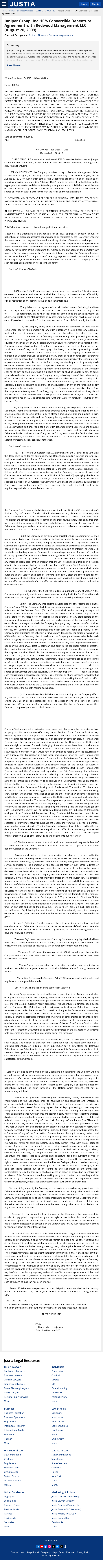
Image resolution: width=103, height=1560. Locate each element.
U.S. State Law (60, 1450)
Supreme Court (11, 1467)
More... (7, 1401)
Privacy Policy (83, 1552)
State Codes (57, 1458)
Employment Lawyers (14, 1383)
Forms (12, 11)
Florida (55, 1471)
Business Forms (12, 1505)
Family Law (57, 1392)
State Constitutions (61, 1454)
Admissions (57, 1417)
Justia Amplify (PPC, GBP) (64, 1513)
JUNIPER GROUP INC (45, 11)
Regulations (10, 1463)
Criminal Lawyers (12, 1379)
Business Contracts (25, 11)
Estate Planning (59, 1388)
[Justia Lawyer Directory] (65, 1546)
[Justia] (22, 4)
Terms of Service (66, 1552)
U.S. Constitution (12, 1454)
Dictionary (57, 1412)
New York (56, 1476)
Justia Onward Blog (61, 1517)
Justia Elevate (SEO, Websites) (66, 1509)
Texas (55, 1480)
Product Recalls (11, 1509)
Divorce (55, 1379)
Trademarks (10, 1517)
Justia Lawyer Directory (63, 1500)
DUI (53, 1383)
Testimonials (58, 1522)
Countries (9, 1522)
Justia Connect (18, 1552)
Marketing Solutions (63, 1492)
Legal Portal (33, 1552)
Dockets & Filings (12, 1480)
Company (45, 1552)
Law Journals (58, 1430)
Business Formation (14, 1412)
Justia (4, 11)
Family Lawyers (11, 1392)
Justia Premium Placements (65, 1505)
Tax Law (8, 1438)
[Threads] (53, 1546)
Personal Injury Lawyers (16, 1396)
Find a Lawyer (12, 1366)
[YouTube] (41, 1546)
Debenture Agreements (61, 35)
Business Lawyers (13, 1375)
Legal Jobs (9, 1496)
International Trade (14, 1430)
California (56, 1467)
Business (9, 1408)
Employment (10, 1421)
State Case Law (59, 1463)
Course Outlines (60, 1425)
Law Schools (59, 1408)
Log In (84, 4)
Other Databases (14, 1492)
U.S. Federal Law (13, 1450)
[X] (61, 1546)
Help (54, 1552)
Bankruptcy (57, 1371)
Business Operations (14, 1417)
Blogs (54, 1434)
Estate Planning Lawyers (16, 1388)
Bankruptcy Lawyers (14, 1371)
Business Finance (37, 35)
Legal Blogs (10, 1500)
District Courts (11, 1476)
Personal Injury (59, 1396)
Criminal (56, 1375)
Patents (8, 1513)
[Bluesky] (57, 1546)
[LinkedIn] (38, 1546)
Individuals (58, 1366)
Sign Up (95, 4)
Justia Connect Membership (65, 1496)
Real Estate (9, 1434)
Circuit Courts (11, 1471)
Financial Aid (58, 1421)
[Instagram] (49, 1546)
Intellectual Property (14, 1425)
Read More (13, 65)
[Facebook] (45, 1546)
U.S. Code (8, 1458)
